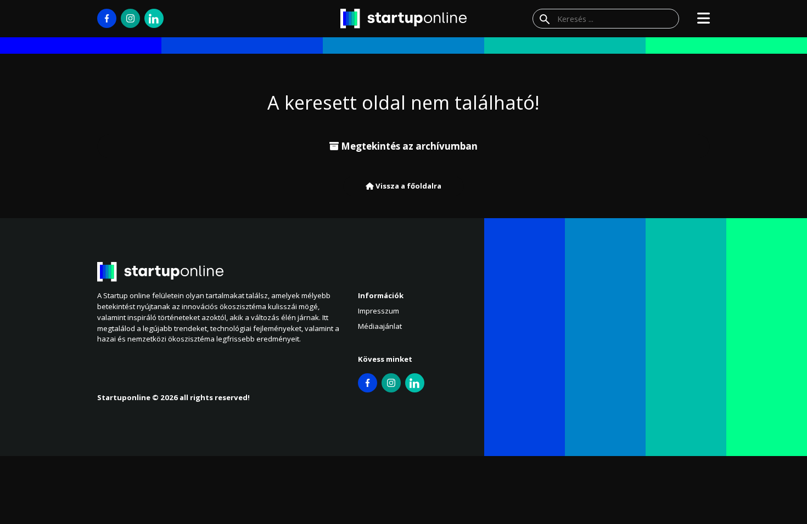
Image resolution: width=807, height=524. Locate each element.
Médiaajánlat (380, 326)
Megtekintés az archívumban (408, 146)
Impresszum (378, 311)
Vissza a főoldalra (407, 186)
